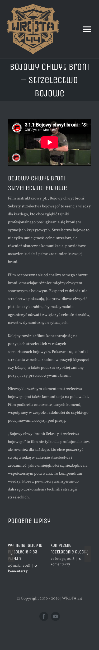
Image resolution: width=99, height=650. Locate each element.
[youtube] (55, 616)
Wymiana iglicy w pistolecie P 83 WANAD (25, 552)
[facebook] (43, 616)
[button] (11, 554)
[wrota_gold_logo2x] (33, 6)
